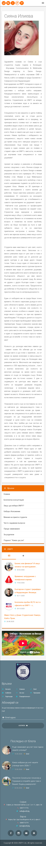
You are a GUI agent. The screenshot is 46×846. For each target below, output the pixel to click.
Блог (35, 689)
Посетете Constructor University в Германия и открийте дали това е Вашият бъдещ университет (26, 781)
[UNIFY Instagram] (18, 833)
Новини (7, 494)
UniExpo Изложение (12, 511)
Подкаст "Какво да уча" (14, 540)
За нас (21, 693)
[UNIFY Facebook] (11, 833)
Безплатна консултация (14, 500)
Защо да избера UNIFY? (14, 506)
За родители (9, 534)
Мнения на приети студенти (15, 517)
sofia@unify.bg (24, 811)
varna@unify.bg (24, 826)
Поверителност (24, 696)
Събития (8, 693)
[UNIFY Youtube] (26, 833)
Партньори (9, 696)
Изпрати (22, 725)
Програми (36, 693)
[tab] (9, 555)
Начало (8, 689)
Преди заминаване (12, 529)
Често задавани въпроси (14, 523)
